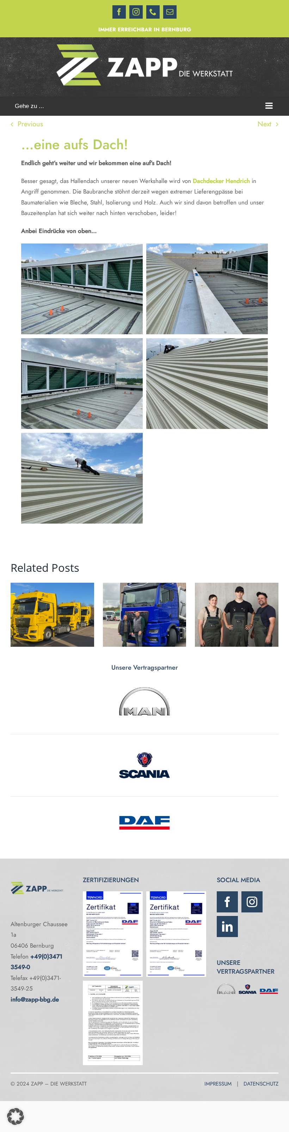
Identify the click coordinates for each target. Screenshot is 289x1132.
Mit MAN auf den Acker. (144, 614)
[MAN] (226, 985)
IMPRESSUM (218, 1084)
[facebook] (227, 901)
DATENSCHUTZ (261, 1084)
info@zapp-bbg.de (35, 999)
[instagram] (252, 901)
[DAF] (268, 985)
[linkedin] (227, 926)
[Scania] (247, 985)
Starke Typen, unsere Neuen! (236, 614)
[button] (15, 1116)
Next (264, 124)
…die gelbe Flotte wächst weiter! (52, 614)
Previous (30, 124)
